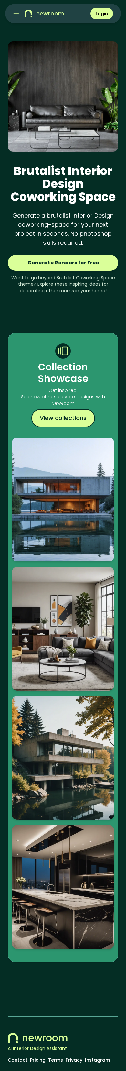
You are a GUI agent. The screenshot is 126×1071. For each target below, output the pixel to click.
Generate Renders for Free (63, 262)
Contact (17, 1060)
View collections (63, 418)
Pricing (38, 1060)
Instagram (97, 1060)
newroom (45, 1038)
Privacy (74, 1060)
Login (102, 13)
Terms (55, 1060)
